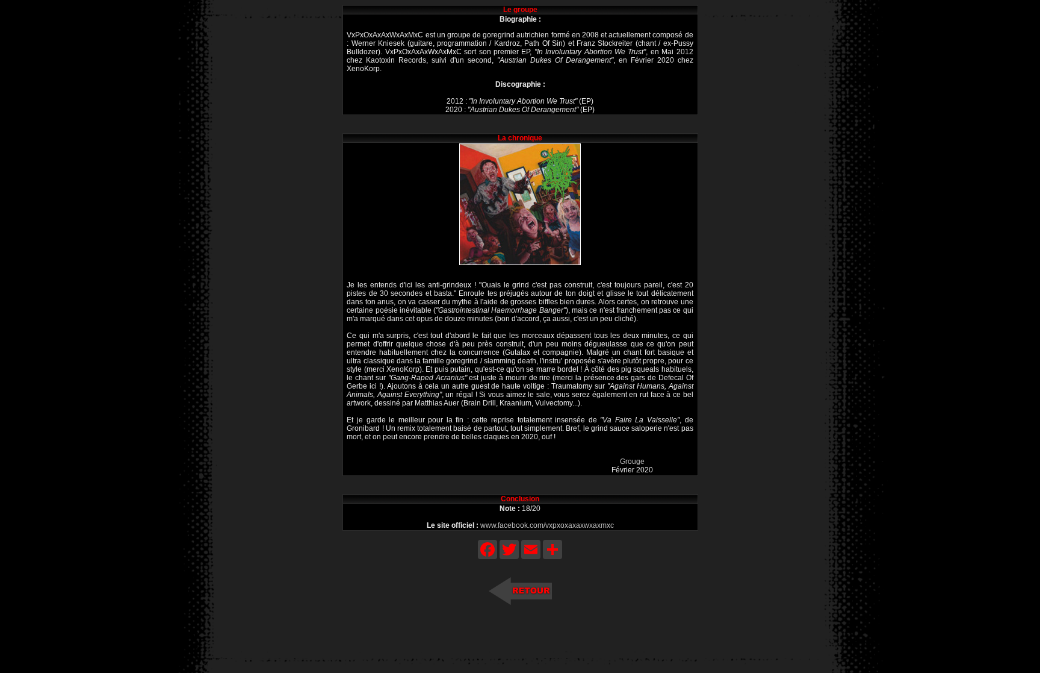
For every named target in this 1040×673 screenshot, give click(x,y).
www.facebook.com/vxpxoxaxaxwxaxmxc (547, 525)
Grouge (632, 461)
